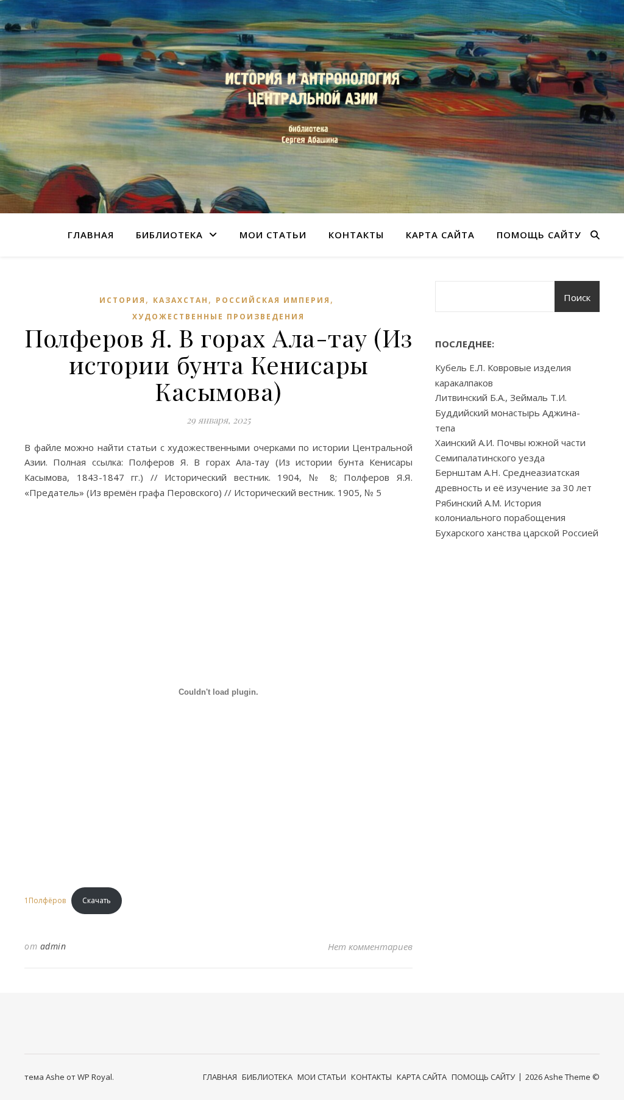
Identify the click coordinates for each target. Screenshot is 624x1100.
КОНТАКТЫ (356, 235)
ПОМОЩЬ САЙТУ (539, 235)
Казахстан (180, 300)
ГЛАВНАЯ (91, 235)
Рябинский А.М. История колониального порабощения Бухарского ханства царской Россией (516, 518)
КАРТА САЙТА (440, 235)
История (122, 300)
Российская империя (273, 300)
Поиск (577, 297)
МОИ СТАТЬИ (273, 235)
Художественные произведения (218, 316)
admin (53, 946)
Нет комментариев (370, 946)
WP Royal (94, 1076)
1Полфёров (45, 900)
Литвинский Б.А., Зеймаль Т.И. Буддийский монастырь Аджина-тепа (507, 412)
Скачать (96, 900)
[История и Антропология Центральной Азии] (312, 106)
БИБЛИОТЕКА (169, 235)
